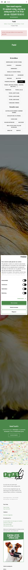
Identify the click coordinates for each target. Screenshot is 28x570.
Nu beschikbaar (17, 23)
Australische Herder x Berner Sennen (14, 111)
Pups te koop (10, 23)
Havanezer (20, 75)
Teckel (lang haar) (14, 96)
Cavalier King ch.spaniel (14, 115)
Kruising (9, 78)
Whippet (18, 130)
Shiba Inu (9, 130)
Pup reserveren (6, 509)
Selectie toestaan (14, 307)
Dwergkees (14, 68)
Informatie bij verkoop (8, 526)
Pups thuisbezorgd (7, 524)
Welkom (5, 23)
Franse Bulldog (9, 75)
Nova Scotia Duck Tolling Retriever (14, 126)
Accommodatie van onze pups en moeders (12, 521)
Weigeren (14, 311)
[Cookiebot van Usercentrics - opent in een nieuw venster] (20, 257)
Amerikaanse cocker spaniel (14, 62)
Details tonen (20, 298)
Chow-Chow (14, 119)
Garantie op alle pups (8, 522)
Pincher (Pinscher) (10, 81)
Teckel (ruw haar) (14, 99)
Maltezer (21, 122)
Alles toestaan (14, 302)
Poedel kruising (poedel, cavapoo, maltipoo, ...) (14, 85)
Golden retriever (9, 122)
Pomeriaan (8, 89)
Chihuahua (18, 65)
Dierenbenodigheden (8, 515)
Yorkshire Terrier (14, 102)
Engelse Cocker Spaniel (14, 71)
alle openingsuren (14, 17)
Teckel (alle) (19, 89)
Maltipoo (18, 78)
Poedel (22, 23)
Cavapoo (9, 65)
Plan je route (14, 435)
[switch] (24, 285)
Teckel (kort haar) (14, 93)
